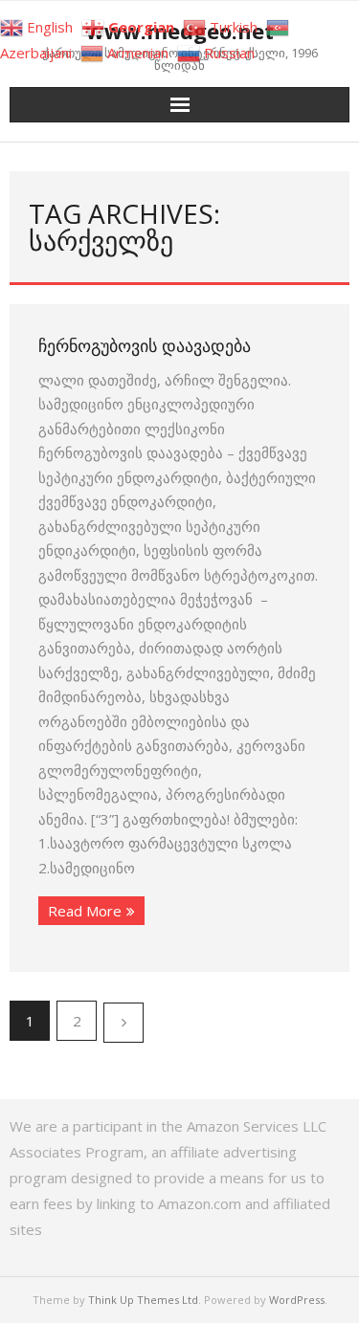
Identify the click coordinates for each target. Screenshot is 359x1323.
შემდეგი (123, 1023)
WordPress (297, 1299)
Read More (85, 910)
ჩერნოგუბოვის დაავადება (144, 345)
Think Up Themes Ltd (143, 1299)
